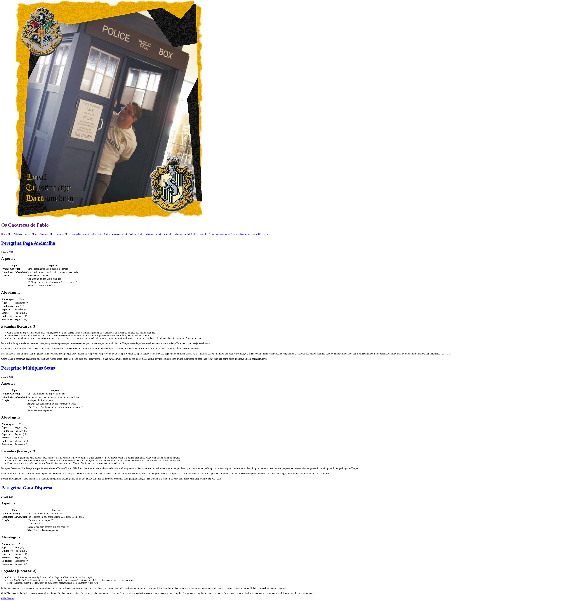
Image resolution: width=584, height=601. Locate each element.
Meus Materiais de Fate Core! (154, 234)
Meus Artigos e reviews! (19, 234)
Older (4, 598)
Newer (10, 598)
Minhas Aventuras (40, 234)
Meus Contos (71, 234)
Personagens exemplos (219, 234)
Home (4, 234)
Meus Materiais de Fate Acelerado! (122, 234)
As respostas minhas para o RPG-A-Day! (250, 234)
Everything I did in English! (91, 234)
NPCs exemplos (200, 234)
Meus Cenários (57, 234)
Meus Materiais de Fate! (180, 234)
